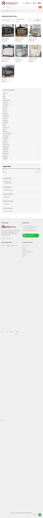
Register (39, 3)
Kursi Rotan (5, 107)
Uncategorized (5, 147)
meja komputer (6, 114)
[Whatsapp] (10, 239)
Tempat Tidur (5, 142)
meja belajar (5, 113)
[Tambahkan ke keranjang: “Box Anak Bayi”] (20, 57)
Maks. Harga (38, 172)
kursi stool (5, 109)
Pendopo (4, 124)
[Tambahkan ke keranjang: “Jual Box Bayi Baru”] (7, 36)
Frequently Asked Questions (27, 251)
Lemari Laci (5, 111)
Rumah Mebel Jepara (8, 189)
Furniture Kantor (6, 153)
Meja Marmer (5, 120)
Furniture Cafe (5, 151)
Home (3, 10)
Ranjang (4, 129)
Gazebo (4, 96)
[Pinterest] (5, 238)
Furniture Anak (5, 149)
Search (40, 7)
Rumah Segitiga (6, 136)
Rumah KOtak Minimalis (7, 133)
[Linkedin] (4, 238)
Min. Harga (4, 172)
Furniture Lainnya (6, 144)
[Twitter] (2, 238)
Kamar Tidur (5, 155)
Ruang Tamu (5, 158)
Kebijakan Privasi (25, 250)
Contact (23, 248)
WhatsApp (27, 2)
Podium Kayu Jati (6, 127)
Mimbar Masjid (5, 122)
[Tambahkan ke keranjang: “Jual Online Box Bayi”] (34, 36)
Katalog (6, 10)
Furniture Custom (25, 245)
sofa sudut (5, 140)
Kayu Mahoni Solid (7, 182)
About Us (24, 247)
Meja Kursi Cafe (6, 116)
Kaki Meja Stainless (6, 100)
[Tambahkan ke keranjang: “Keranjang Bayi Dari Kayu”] (20, 36)
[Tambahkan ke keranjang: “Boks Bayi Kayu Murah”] (7, 57)
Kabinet (4, 98)
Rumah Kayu (5, 131)
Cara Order (24, 253)
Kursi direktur (5, 105)
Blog (23, 256)
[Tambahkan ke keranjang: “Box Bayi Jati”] (7, 77)
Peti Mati (4, 125)
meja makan (5, 118)
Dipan (4, 94)
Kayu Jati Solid (7, 181)
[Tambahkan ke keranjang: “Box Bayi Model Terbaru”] (34, 57)
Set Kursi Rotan (6, 138)
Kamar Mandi (5, 102)
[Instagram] (7, 239)
